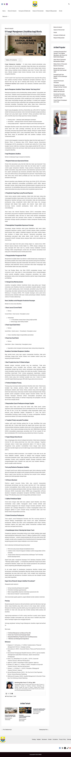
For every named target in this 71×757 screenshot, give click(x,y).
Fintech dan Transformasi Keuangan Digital (19, 635)
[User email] (12, 693)
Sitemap (69, 739)
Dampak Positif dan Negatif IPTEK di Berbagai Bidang (60, 76)
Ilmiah (60, 11)
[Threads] (7, 4)
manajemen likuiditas (10, 83)
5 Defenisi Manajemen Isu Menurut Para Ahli (19, 633)
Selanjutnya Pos (44, 729)
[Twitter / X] (4, 4)
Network (5, 16)
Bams (4, 11)
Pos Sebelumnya (7, 729)
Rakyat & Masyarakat (51, 11)
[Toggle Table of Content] (19, 60)
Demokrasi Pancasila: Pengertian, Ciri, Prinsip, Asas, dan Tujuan (60, 95)
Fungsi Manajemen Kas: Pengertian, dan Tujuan (10, 715)
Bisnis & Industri (12, 11)
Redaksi (39, 739)
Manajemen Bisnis (37, 34)
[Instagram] (10, 693)
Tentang (34, 739)
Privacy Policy (62, 739)
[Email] (70, 748)
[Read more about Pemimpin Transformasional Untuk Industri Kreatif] (25, 710)
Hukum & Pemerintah (38, 11)
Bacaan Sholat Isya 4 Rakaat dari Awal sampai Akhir (60, 70)
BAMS (39, 754)
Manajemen (30, 34)
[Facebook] (2, 4)
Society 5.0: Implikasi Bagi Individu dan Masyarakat (39, 709)
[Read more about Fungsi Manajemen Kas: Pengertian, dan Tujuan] (11, 710)
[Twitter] (8, 693)
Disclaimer (55, 739)
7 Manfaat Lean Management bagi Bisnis (18, 638)
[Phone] (67, 748)
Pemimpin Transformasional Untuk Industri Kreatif (24, 716)
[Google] (6, 693)
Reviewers (44, 739)
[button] (69, 4)
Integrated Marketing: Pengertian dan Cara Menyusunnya (22, 636)
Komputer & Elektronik (24, 11)
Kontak (50, 739)
